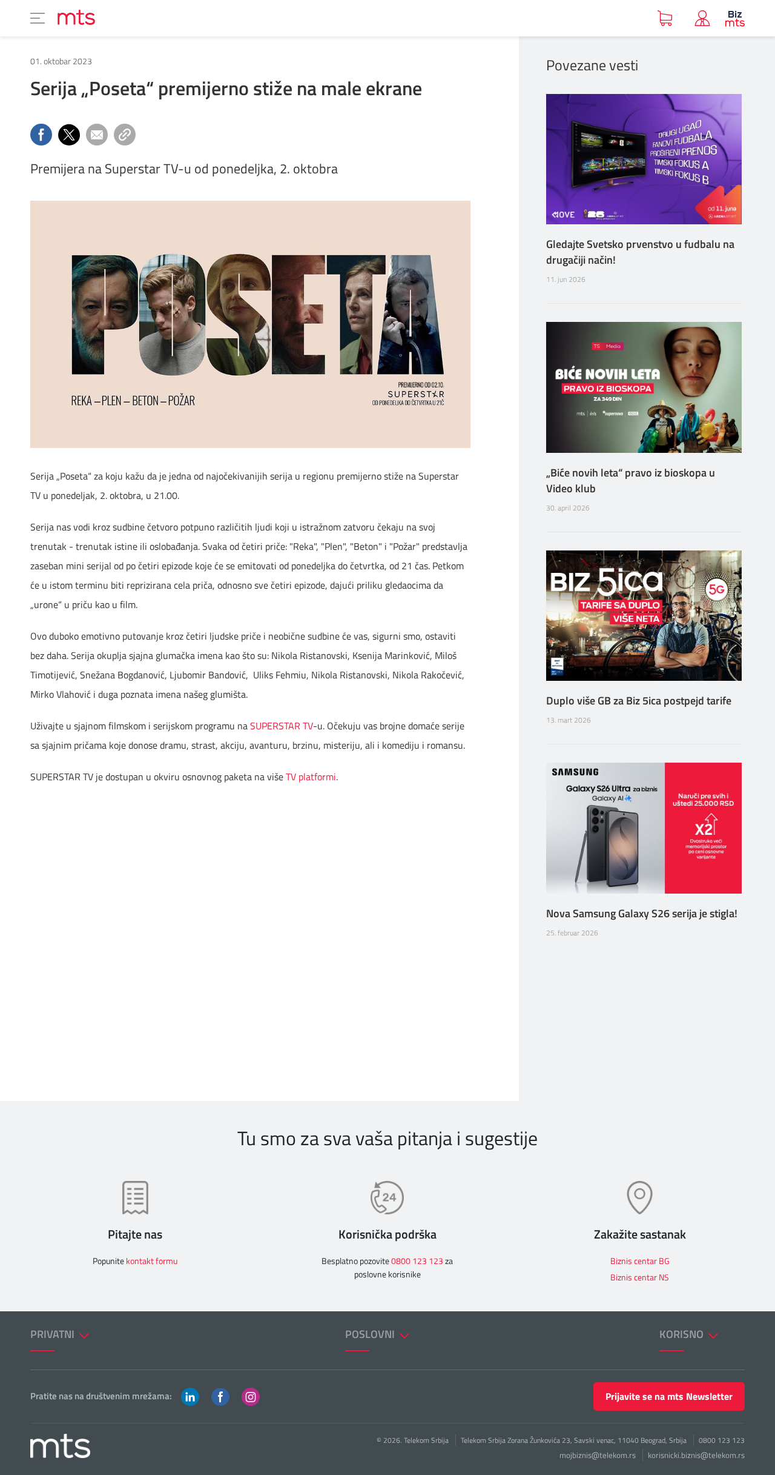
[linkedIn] (190, 1395)
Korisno (682, 1334)
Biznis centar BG (640, 1260)
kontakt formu (151, 1260)
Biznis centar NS (639, 1277)
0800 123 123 (417, 1260)
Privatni (53, 1334)
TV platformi (311, 776)
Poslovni (371, 1334)
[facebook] (220, 1395)
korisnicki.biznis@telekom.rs (696, 1455)
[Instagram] (251, 1395)
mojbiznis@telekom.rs (597, 1455)
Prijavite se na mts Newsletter (669, 1396)
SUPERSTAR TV (281, 725)
